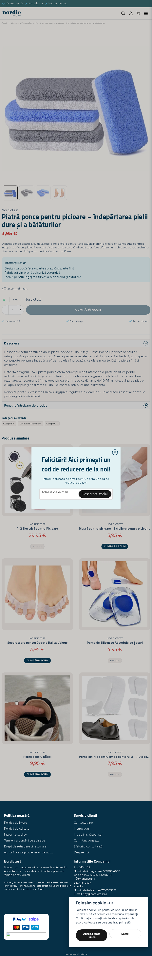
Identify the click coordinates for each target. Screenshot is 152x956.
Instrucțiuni (81, 828)
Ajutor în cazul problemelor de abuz (28, 852)
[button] (115, 452)
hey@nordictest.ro (95, 894)
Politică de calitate (16, 828)
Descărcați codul (95, 494)
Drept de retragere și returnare (25, 846)
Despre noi (81, 852)
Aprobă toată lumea (91, 935)
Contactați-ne (83, 822)
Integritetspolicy (15, 834)
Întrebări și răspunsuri (88, 834)
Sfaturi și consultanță (88, 846)
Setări (125, 933)
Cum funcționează (86, 840)
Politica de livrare (15, 822)
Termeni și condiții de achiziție (24, 840)
